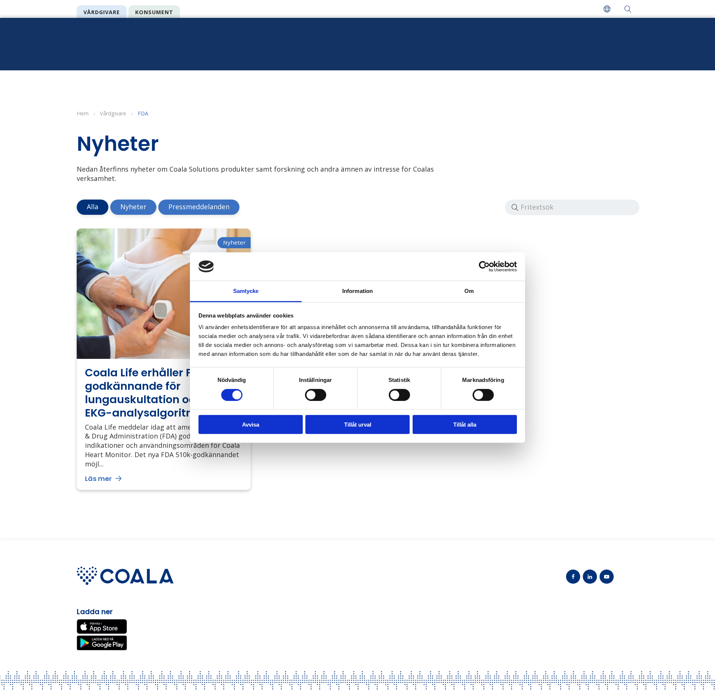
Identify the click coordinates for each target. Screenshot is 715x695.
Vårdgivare (101, 12)
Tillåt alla (464, 424)
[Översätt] (607, 9)
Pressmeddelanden (198, 206)
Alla (92, 206)
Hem (83, 113)
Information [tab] (357, 291)
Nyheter (133, 206)
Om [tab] (469, 291)
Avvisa (250, 424)
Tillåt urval (357, 424)
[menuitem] (607, 9)
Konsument (154, 12)
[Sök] (627, 9)
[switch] (315, 395)
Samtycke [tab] (246, 291)
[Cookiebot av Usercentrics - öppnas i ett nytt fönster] (484, 266)
